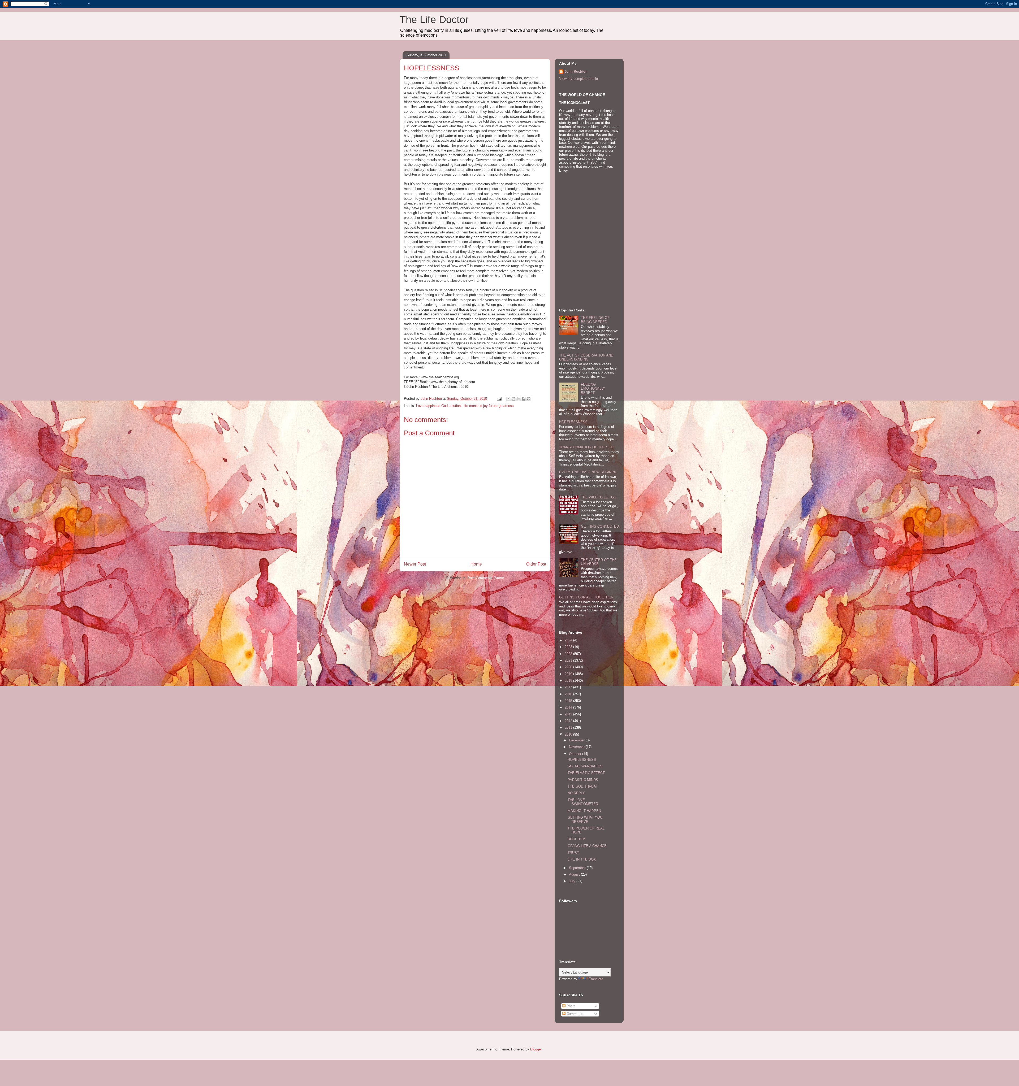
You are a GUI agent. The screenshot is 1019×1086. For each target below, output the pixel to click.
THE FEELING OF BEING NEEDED (595, 320)
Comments (574, 1014)
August (575, 874)
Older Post (536, 564)
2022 (569, 654)
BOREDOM (576, 839)
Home (476, 564)
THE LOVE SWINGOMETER (583, 802)
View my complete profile (578, 79)
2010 (569, 734)
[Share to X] (518, 398)
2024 (569, 640)
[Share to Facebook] (523, 398)
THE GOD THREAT (583, 786)
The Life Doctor (434, 19)
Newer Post (415, 564)
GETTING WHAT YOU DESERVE (585, 819)
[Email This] (508, 398)
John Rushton (576, 71)
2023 (569, 647)
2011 (569, 727)
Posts (570, 1006)
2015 (569, 701)
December (577, 740)
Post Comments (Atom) (486, 578)
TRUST (573, 853)
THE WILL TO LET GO (598, 497)
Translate (596, 979)
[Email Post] (499, 399)
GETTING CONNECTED (600, 526)
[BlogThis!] (513, 398)
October (575, 754)
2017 (569, 687)
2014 (569, 707)
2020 (569, 667)
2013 (569, 714)
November (577, 747)
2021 (569, 660)
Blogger (536, 1049)
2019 (569, 674)
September (578, 868)
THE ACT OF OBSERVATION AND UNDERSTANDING (586, 357)
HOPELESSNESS (573, 422)
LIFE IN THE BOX (582, 859)
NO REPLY (576, 793)
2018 (569, 681)
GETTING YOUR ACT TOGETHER (586, 597)
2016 (569, 694)
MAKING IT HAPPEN (584, 811)
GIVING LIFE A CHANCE (587, 846)
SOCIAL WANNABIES (585, 766)
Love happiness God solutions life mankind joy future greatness (465, 406)
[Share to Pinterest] (528, 398)
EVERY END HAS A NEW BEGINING (588, 472)
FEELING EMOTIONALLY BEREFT (593, 389)
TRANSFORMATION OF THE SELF (587, 447)
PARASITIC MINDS (583, 780)
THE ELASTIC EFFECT (586, 773)
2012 (569, 721)
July (572, 881)
